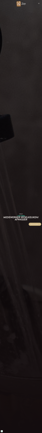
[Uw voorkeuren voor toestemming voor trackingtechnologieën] (2, 431)
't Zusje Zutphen (21, 216)
